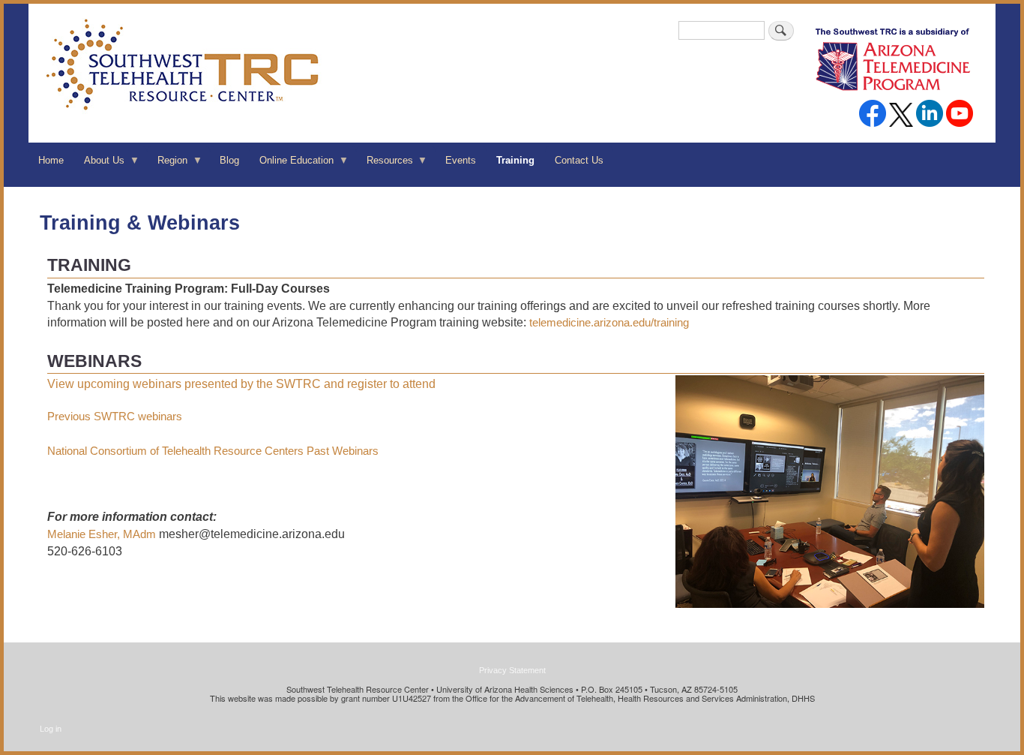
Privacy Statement (512, 670)
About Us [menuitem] (99, 165)
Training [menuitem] (515, 160)
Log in (50, 728)
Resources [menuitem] (384, 165)
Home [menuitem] (51, 160)
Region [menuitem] (167, 165)
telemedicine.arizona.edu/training (609, 322)
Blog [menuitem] (229, 160)
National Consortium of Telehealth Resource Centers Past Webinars (213, 450)
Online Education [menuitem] (292, 165)
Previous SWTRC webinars (114, 416)
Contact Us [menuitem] (579, 160)
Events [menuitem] (460, 160)
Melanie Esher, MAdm (101, 534)
